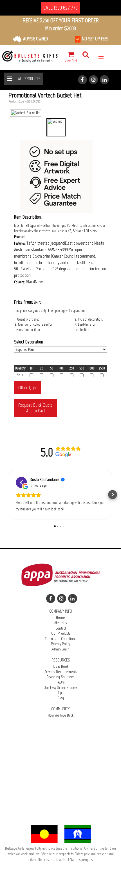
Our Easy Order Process (60, 687)
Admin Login (60, 649)
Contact (60, 628)
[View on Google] (21, 482)
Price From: (23, 302)
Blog (60, 698)
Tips (60, 692)
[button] (8, 494)
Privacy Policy (60, 643)
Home (60, 617)
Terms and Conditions (60, 638)
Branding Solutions (60, 676)
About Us (60, 623)
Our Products (60, 633)
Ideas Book (60, 666)
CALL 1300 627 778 (60, 7)
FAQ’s (60, 682)
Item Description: (28, 217)
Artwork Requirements (60, 671)
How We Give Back (60, 715)
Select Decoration (28, 342)
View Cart (71, 61)
